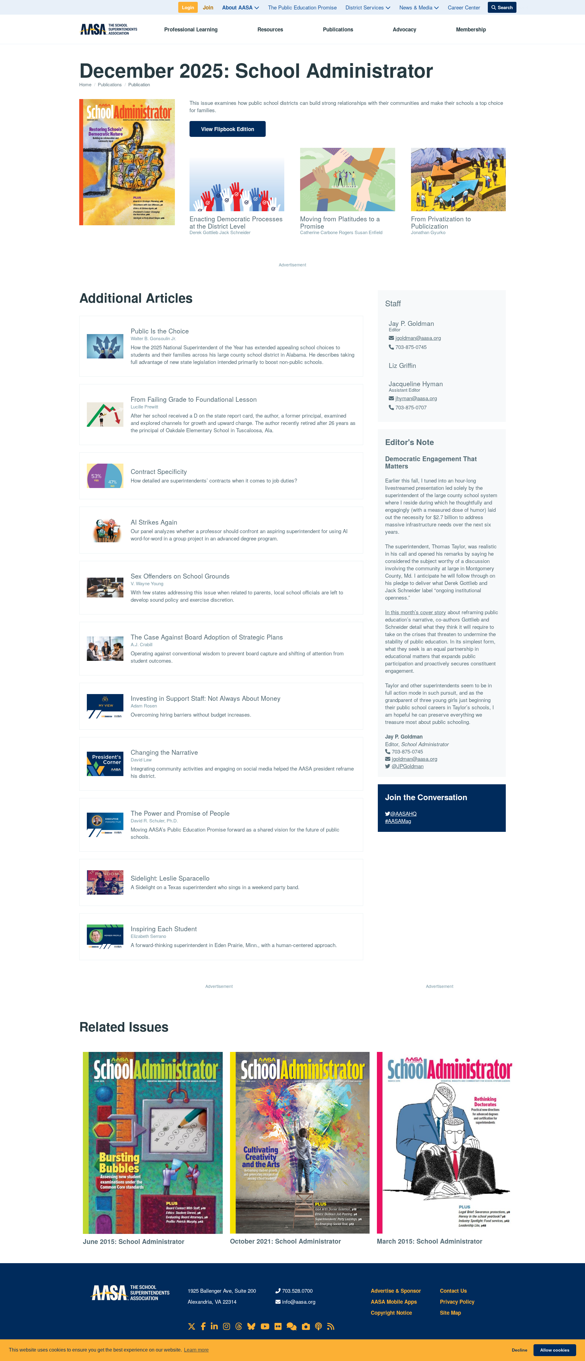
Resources (270, 29)
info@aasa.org (298, 1301)
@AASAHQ (403, 813)
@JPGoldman (408, 766)
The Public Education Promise (302, 7)
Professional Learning (191, 29)
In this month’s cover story (415, 612)
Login (188, 7)
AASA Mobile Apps (394, 1301)
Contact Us (453, 1290)
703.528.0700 (297, 1290)
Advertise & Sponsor (396, 1290)
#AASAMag (398, 821)
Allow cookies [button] (554, 1350)
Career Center (464, 7)
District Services (365, 7)
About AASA (238, 7)
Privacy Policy (457, 1301)
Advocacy (404, 29)
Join (208, 7)
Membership (471, 29)
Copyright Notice (391, 1312)
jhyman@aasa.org (416, 398)
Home (86, 84)
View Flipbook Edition (227, 129)
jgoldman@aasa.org (418, 337)
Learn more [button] (196, 1349)
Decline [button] (519, 1350)
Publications (338, 29)
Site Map (450, 1312)
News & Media (416, 7)
